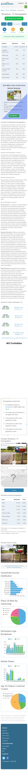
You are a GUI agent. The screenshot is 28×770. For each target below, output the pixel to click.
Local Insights (5, 746)
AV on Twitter (3, 758)
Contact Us (5, 740)
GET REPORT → (14, 115)
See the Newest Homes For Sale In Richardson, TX (14, 338)
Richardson (13, 10)
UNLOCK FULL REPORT (15, 18)
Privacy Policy (5, 738)
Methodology (5, 733)
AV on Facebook (7, 758)
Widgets (4, 748)
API (3, 751)
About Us (4, 730)
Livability (20, 3)
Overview (4, 24)
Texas (7, 10)
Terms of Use (5, 735)
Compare (14, 490)
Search (2, 10)
